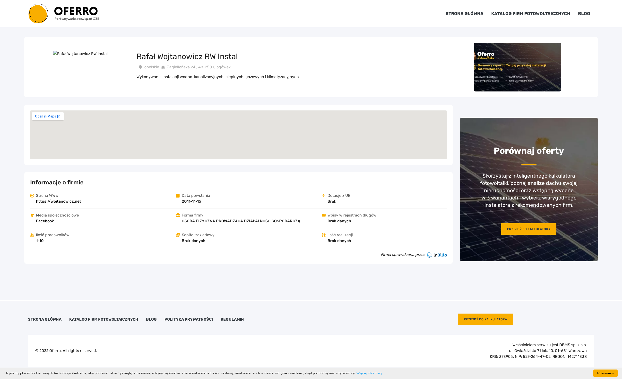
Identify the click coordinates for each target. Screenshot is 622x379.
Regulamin (232, 319)
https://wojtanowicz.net (58, 201)
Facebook (45, 221)
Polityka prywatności (188, 319)
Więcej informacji (369, 373)
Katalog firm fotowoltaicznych (530, 13)
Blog (584, 13)
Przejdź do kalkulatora (529, 229)
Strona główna (465, 13)
